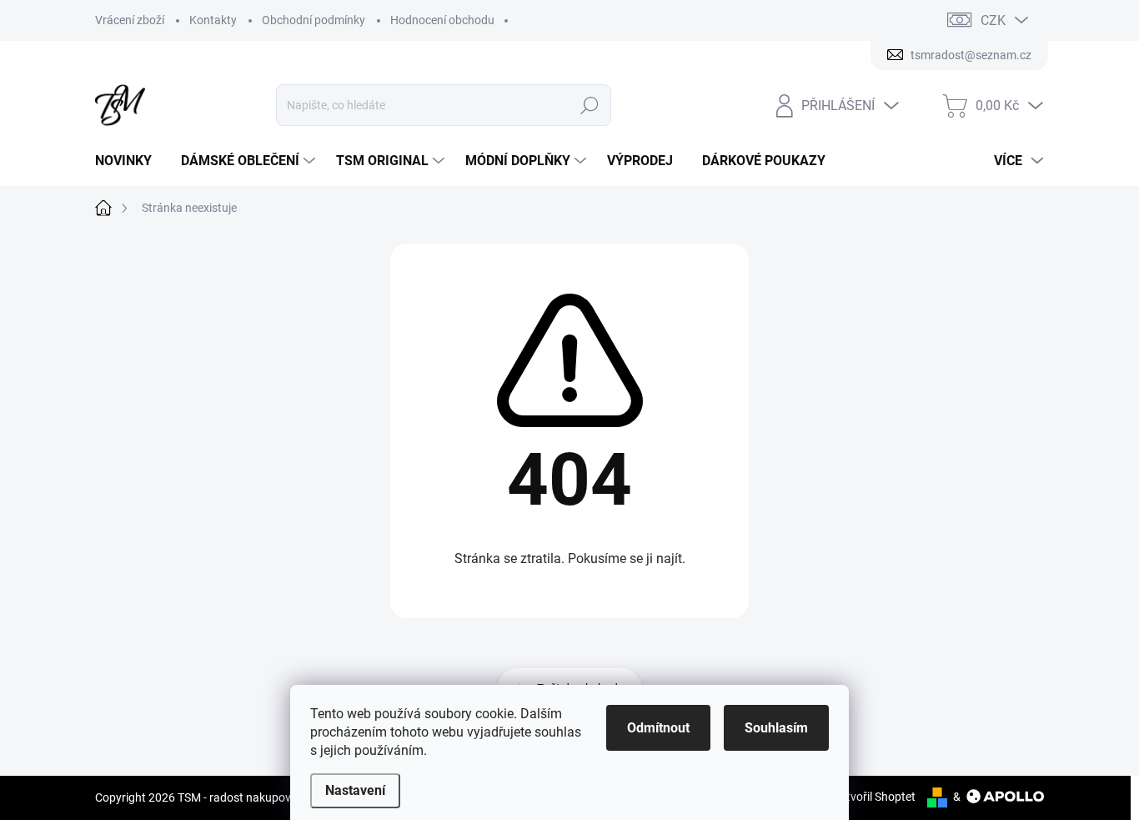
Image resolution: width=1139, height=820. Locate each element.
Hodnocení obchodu (442, 20)
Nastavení (355, 790)
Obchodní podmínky (313, 20)
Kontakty (213, 20)
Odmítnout (658, 728)
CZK (993, 20)
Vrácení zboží (129, 20)
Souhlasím (776, 728)
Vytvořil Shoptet (874, 796)
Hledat (590, 105)
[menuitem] (129, 161)
